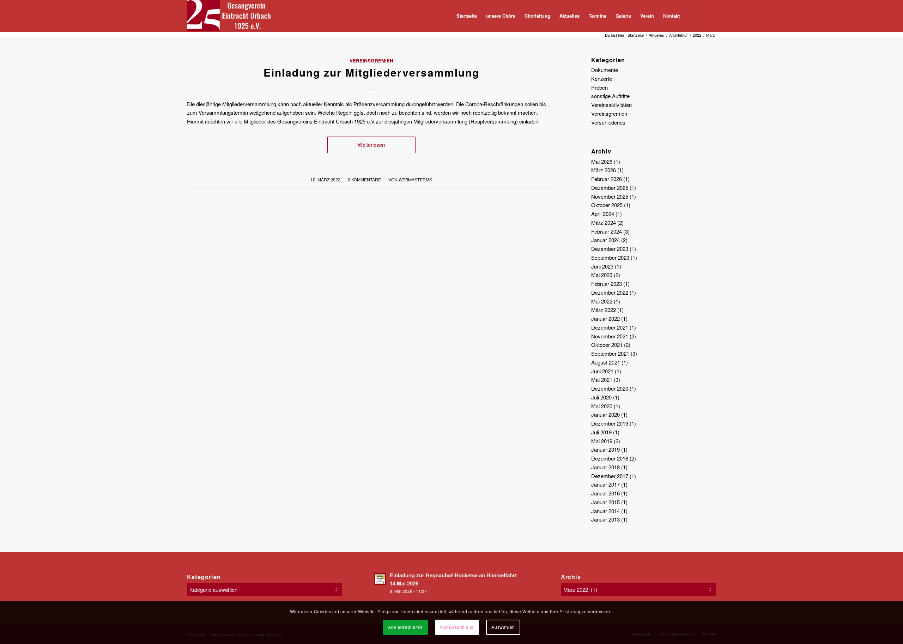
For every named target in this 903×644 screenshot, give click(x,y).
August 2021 (605, 362)
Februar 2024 (606, 231)
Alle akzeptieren (405, 627)
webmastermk (415, 179)
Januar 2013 (605, 519)
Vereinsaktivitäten (611, 104)
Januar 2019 (605, 449)
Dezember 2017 (609, 476)
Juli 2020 (601, 397)
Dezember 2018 (609, 458)
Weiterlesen (371, 144)
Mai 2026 (601, 161)
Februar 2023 (606, 283)
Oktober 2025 (607, 205)
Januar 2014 (605, 510)
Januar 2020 (605, 414)
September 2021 (610, 353)
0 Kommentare (364, 179)
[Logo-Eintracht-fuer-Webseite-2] (232, 15)
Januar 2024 (605, 239)
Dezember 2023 (609, 248)
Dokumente (604, 69)
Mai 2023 (601, 274)
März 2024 (603, 222)
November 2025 (609, 196)
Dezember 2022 (609, 292)
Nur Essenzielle (457, 627)
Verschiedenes (608, 122)
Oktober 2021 (607, 344)
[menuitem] (466, 15)
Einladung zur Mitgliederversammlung (371, 72)
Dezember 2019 (609, 423)
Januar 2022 (605, 318)
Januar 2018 (605, 467)
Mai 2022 (601, 301)
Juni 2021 (602, 371)
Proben (599, 87)
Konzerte (601, 78)
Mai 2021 (601, 379)
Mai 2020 (601, 406)
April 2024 (602, 213)
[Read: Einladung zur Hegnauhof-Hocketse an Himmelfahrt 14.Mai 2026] (380, 578)
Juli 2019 (601, 432)
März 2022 (603, 309)
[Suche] (691, 15)
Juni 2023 (602, 266)
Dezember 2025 (609, 187)
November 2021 (609, 336)
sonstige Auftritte (610, 96)
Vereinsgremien (371, 60)
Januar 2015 (605, 502)
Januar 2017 (605, 484)
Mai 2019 (601, 441)
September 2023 (610, 257)
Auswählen (503, 627)
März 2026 (603, 170)
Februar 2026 (606, 178)
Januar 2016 (605, 493)
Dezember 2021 (609, 327)
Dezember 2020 (609, 388)
